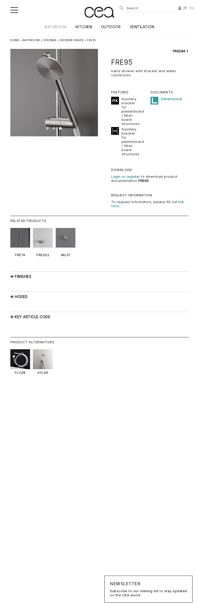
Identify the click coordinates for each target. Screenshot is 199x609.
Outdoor (111, 27)
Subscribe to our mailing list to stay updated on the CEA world (148, 589)
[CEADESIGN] (99, 21)
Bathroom (56, 27)
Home (14, 40)
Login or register (126, 176)
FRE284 (180, 51)
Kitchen (84, 27)
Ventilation (142, 27)
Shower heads (72, 40)
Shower (49, 40)
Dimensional (171, 99)
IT (185, 8)
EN (191, 8)
